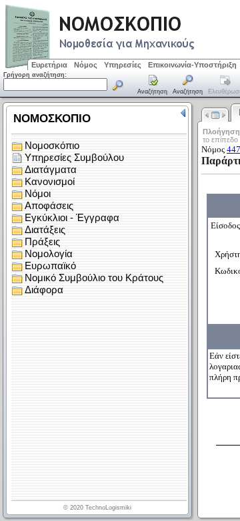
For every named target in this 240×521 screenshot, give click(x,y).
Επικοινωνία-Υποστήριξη (192, 65)
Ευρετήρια (49, 65)
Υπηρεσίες (122, 65)
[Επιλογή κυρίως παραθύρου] (152, 85)
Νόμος (85, 65)
